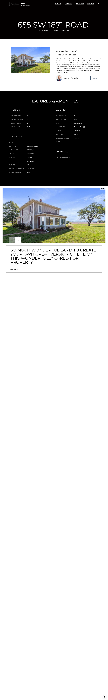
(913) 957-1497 (90, 4)
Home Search (68, 4)
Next (18, 240)
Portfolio (58, 4)
